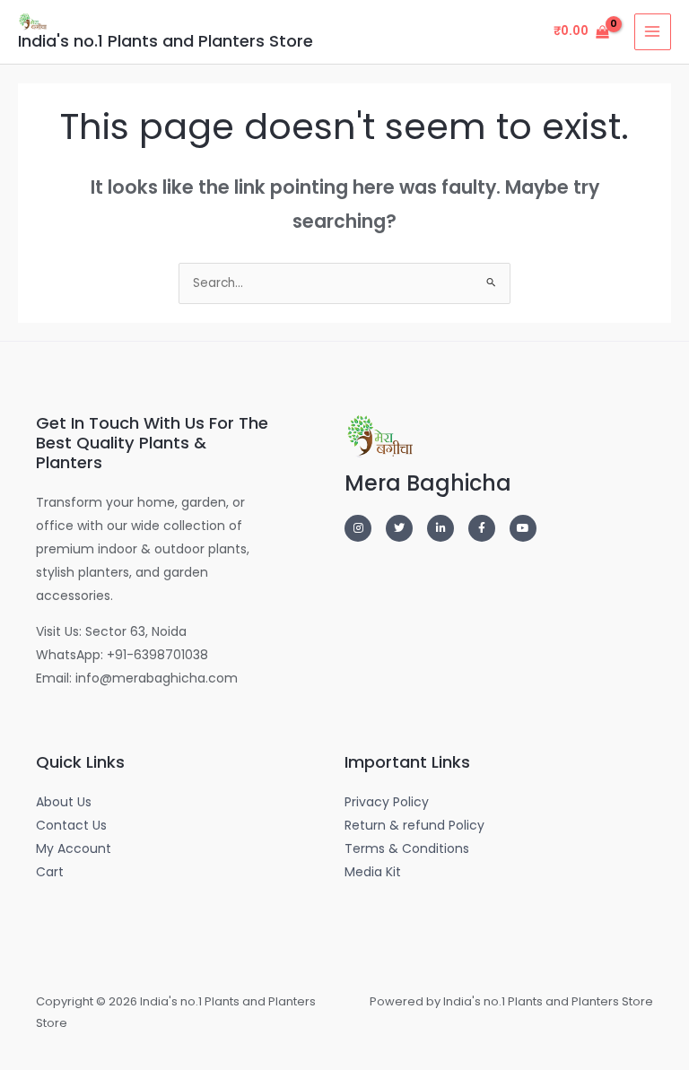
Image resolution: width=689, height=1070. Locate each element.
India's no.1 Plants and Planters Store (165, 41)
